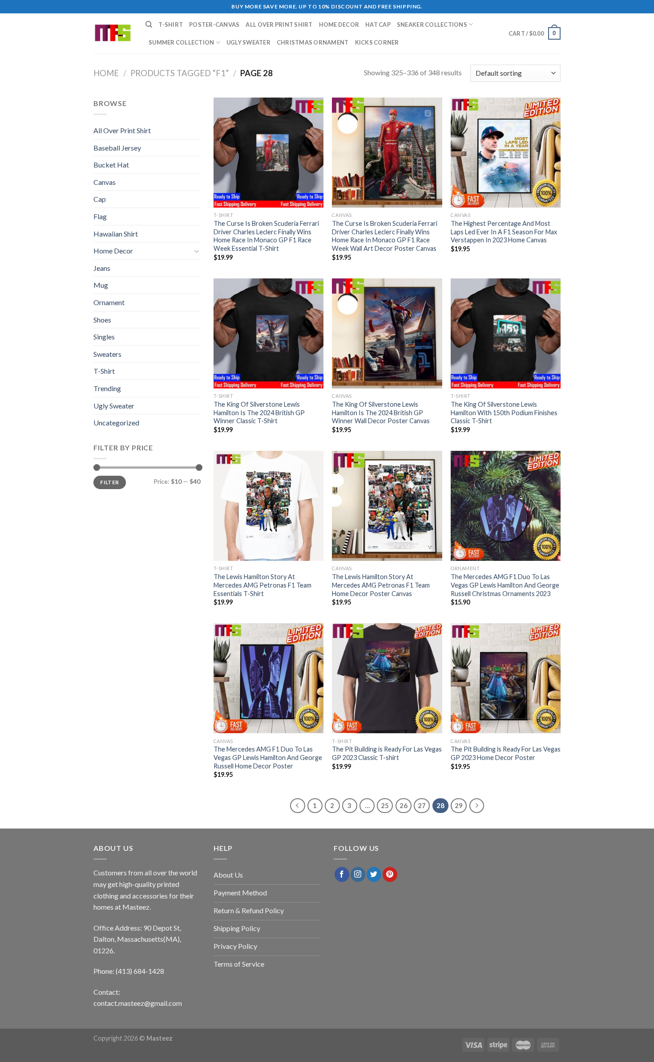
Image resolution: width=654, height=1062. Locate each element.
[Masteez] (112, 33)
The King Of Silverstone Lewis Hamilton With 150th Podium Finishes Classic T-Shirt (504, 412)
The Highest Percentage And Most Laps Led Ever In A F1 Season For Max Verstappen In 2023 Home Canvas (504, 232)
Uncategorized (116, 422)
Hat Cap (378, 24)
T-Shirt (170, 24)
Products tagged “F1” (179, 73)
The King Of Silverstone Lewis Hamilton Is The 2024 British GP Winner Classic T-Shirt (259, 412)
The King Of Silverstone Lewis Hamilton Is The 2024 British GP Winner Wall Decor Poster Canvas (381, 412)
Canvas (104, 182)
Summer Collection (181, 42)
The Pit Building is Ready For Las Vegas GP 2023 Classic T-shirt (387, 753)
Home (106, 73)
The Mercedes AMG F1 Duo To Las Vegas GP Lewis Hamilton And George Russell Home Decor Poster (268, 757)
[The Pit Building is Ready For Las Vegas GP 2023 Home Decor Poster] (506, 678)
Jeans (101, 268)
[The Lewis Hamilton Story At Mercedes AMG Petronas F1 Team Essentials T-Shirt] (268, 506)
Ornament (109, 302)
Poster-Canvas (214, 24)
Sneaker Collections (432, 24)
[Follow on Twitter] (374, 874)
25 (385, 805)
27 (422, 805)
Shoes (102, 319)
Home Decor (339, 24)
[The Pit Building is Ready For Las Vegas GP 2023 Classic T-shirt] (387, 678)
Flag (100, 216)
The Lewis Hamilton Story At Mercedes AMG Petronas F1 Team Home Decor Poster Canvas (381, 585)
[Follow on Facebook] (342, 874)
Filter (109, 482)
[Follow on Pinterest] (390, 874)
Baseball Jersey (117, 147)
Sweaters (107, 354)
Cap (99, 199)
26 (404, 805)
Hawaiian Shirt (115, 233)
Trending (107, 388)
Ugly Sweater (248, 42)
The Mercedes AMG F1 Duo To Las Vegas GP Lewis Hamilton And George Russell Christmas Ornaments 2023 (505, 585)
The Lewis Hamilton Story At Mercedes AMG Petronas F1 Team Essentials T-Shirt (262, 585)
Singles (104, 336)
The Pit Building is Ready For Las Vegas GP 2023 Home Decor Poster (506, 753)
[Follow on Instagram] (358, 874)
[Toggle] (196, 250)
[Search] (148, 24)
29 (459, 805)
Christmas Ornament (313, 42)
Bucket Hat (111, 164)
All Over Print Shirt (279, 24)
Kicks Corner (377, 42)
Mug (100, 285)
